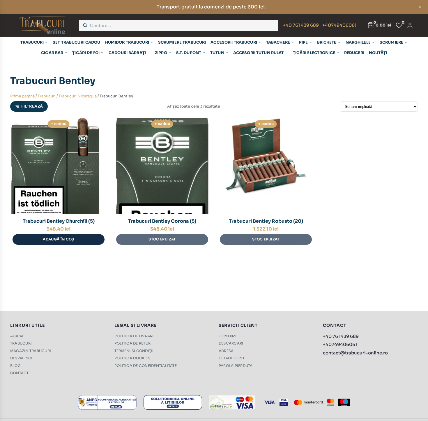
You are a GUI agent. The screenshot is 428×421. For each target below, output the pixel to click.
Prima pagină (22, 96)
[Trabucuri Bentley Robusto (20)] (265, 165)
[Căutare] (85, 25)
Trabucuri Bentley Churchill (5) (59, 221)
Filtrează (32, 106)
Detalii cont (232, 358)
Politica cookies (132, 358)
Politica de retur (132, 343)
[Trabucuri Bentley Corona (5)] (162, 165)
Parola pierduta (236, 365)
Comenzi (228, 336)
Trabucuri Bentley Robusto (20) (266, 221)
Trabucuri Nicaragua (78, 96)
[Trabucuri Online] (42, 25)
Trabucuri (47, 96)
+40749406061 (339, 25)
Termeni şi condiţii (134, 351)
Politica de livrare (134, 336)
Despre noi (21, 358)
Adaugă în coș (58, 239)
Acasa (17, 336)
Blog (15, 365)
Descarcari (231, 343)
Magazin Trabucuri (30, 351)
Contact (19, 373)
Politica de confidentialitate (145, 365)
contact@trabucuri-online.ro (355, 353)
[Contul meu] (410, 25)
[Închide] (419, 6)
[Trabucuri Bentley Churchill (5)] (58, 165)
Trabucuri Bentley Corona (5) (162, 221)
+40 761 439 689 (301, 25)
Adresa (226, 351)
